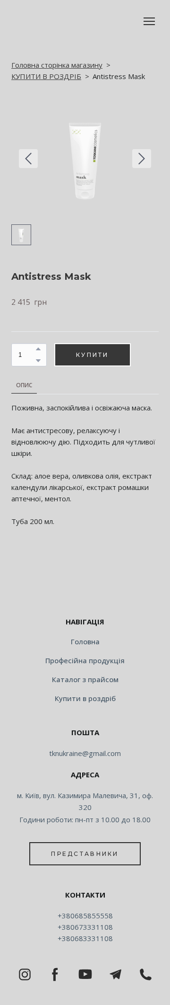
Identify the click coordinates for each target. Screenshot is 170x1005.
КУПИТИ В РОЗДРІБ (46, 76)
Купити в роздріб (85, 698)
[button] (38, 348)
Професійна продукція (85, 660)
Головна (85, 641)
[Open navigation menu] (149, 21)
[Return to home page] (85, 591)
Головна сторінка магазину (56, 65)
